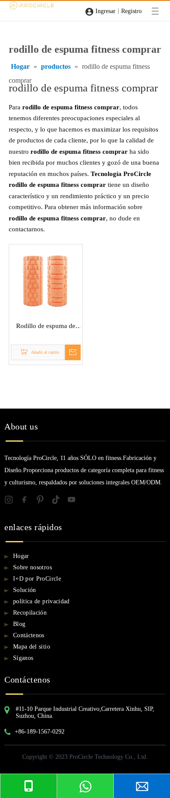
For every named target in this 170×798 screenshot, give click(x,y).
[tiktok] (59, 501)
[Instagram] (12, 501)
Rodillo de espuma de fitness (45, 327)
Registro (131, 11)
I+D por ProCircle (37, 578)
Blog (19, 624)
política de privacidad (41, 601)
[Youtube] (74, 501)
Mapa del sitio (31, 646)
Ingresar (105, 11)
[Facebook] (28, 501)
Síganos (23, 658)
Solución (24, 590)
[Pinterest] (43, 501)
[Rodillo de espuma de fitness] (46, 280)
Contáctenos (28, 635)
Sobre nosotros (32, 567)
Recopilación (30, 612)
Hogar (21, 556)
